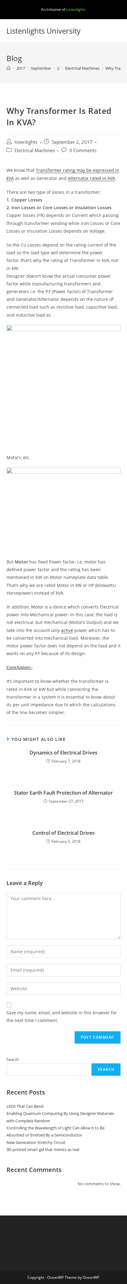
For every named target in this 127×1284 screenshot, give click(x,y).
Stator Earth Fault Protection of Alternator (63, 792)
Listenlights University (43, 31)
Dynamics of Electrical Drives (63, 752)
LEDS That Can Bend (24, 1106)
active (67, 630)
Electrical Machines (34, 150)
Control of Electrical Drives (63, 832)
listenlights (25, 142)
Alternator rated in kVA (91, 178)
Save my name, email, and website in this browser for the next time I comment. (61, 1016)
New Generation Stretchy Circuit (35, 1142)
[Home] (8, 68)
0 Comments (82, 150)
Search (12, 1059)
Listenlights (76, 9)
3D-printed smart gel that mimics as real (42, 1149)
